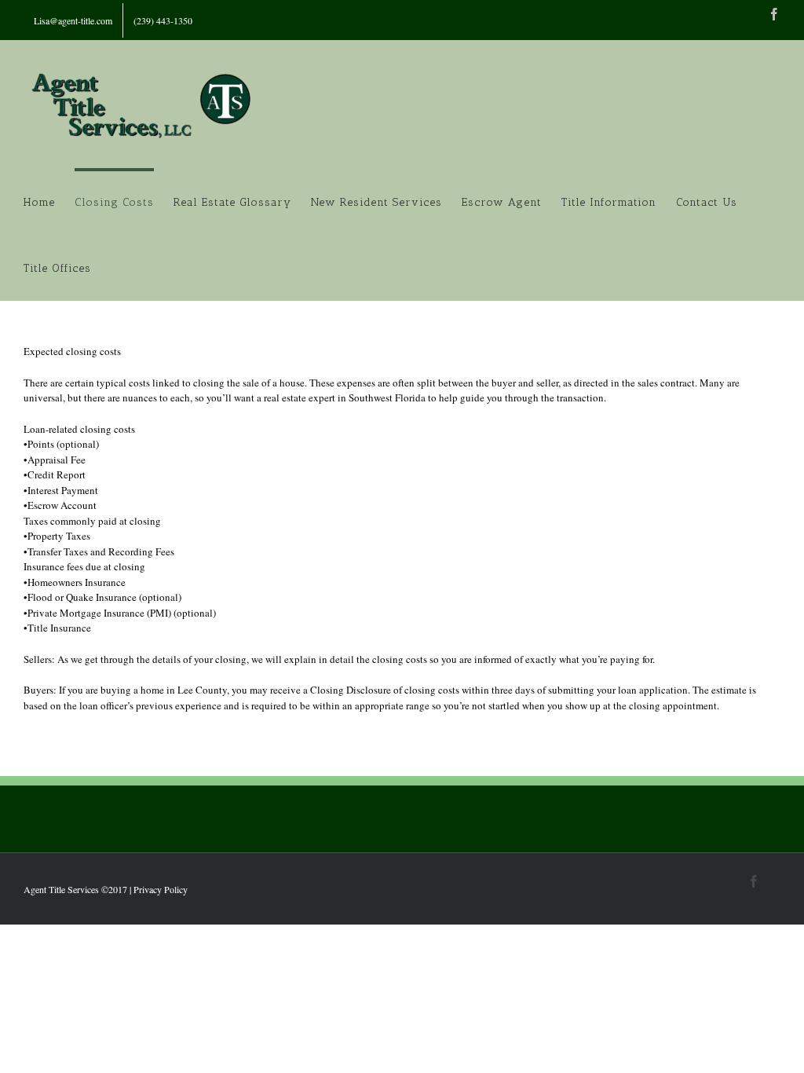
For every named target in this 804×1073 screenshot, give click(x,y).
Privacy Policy (160, 889)
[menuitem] (73, 20)
